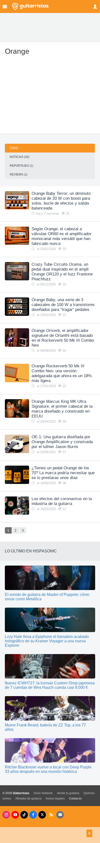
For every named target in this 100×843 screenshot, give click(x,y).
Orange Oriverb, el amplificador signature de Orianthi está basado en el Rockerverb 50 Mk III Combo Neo (63, 338)
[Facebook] (33, 815)
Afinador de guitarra (28, 798)
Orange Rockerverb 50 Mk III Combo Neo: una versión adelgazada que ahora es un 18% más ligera (62, 373)
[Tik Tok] (24, 815)
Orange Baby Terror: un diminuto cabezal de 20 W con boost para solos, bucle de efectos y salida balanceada (61, 200)
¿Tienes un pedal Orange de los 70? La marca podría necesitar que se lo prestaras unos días (63, 473)
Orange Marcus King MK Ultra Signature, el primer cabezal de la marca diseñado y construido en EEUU (62, 408)
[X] (42, 815)
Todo (14, 148)
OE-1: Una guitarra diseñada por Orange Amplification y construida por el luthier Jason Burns (62, 442)
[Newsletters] (60, 815)
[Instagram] (6, 815)
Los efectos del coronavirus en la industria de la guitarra (62, 501)
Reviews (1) (18, 174)
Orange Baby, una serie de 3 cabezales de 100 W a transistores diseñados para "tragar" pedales (63, 304)
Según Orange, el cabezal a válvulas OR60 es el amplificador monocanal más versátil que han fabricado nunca (62, 236)
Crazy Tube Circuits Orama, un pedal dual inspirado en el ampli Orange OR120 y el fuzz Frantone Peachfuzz (62, 271)
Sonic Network (43, 793)
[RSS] (51, 815)
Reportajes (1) (21, 165)
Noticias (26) (19, 157)
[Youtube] (15, 815)
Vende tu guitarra (68, 793)
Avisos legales (55, 798)
